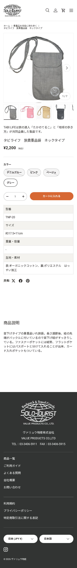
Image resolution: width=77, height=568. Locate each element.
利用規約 (9, 503)
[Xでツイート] (13, 280)
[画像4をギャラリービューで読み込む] (60, 112)
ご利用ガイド (12, 466)
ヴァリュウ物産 (18, 559)
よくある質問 (12, 473)
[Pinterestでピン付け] (27, 280)
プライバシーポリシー (18, 510)
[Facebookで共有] (20, 280)
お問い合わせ (12, 487)
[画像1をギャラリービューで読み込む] (11, 112)
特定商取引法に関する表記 (21, 518)
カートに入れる (51, 196)
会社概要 (9, 480)
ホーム (7, 26)
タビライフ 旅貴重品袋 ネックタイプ (23, 28)
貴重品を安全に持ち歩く (25, 26)
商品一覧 (9, 458)
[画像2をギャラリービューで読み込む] (27, 112)
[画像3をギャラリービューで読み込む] (44, 112)
